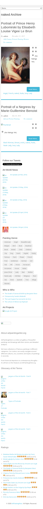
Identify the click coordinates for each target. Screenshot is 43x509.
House (17, 268)
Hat (5, 265)
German (24, 261)
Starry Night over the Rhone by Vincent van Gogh (20, 464)
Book (6, 250)
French (10, 93)
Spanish (19, 280)
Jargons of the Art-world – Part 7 (19, 392)
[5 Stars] (32, 55)
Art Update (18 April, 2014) (19, 227)
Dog (11, 253)
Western (26, 39)
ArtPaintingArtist (10, 2)
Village (34, 280)
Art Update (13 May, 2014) (19, 187)
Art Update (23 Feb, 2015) (18, 175)
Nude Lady (7, 145)
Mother (30, 272)
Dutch (18, 253)
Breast (17, 142)
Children (28, 250)
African (5, 119)
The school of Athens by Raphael (16, 302)
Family (34, 253)
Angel (5, 93)
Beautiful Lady (25, 242)
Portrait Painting (17, 39)
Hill (11, 265)
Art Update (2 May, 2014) (18, 200)
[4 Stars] (35, 51)
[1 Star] (32, 47)
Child (20, 250)
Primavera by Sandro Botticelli (15, 296)
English (26, 253)
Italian (24, 268)
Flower (22, 257)
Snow (12, 280)
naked (16, 93)
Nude (22, 93)
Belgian (6, 246)
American (7, 242)
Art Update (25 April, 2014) (19, 212)
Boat (20, 246)
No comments (7, 42)
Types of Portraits (14, 401)
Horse (18, 265)
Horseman (7, 268)
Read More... (33, 89)
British (13, 250)
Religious (27, 276)
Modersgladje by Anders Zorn (13, 459)
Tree (27, 280)
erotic (22, 142)
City (5, 253)
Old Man (17, 276)
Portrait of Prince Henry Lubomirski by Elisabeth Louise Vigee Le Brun (18, 27)
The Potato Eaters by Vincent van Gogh (16, 483)
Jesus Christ (8, 272)
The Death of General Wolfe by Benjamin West (21, 293)
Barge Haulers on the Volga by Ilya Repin (17, 487)
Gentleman (14, 261)
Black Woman (8, 142)
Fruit (5, 261)
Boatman (28, 246)
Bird (14, 246)
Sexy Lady (28, 93)
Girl (31, 261)
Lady (16, 272)
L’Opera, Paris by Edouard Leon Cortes (16, 473)
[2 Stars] (35, 47)
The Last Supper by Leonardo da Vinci (18, 299)
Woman (7, 283)
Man (23, 272)
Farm (14, 257)
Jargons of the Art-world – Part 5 (19, 429)
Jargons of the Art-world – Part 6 (19, 413)
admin (5, 36)
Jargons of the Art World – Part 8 (19, 376)
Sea (5, 280)
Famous (7, 257)
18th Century (7, 39)
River (34, 276)
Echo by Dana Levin (10, 497)
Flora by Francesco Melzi (11, 492)
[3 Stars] (32, 51)
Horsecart (26, 265)
